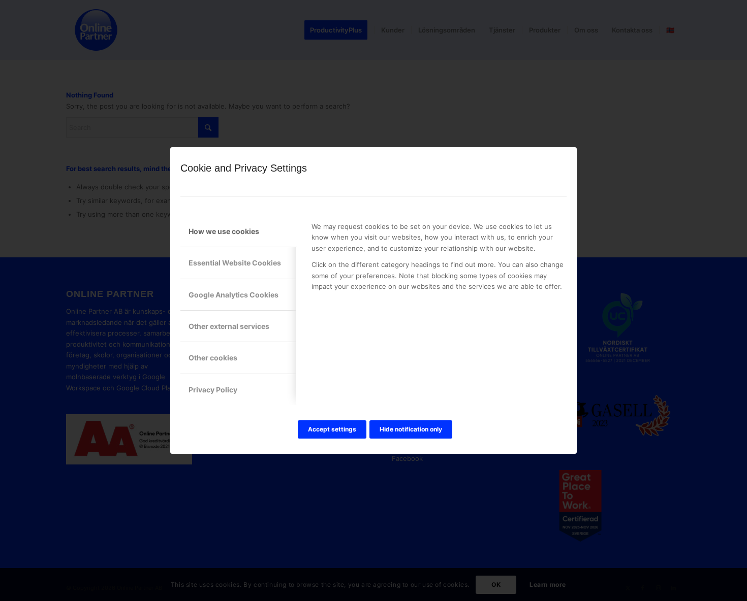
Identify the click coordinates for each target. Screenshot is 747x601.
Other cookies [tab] (213, 357)
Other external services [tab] (229, 326)
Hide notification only (411, 429)
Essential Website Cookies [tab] (235, 262)
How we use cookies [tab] (224, 231)
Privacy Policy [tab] (213, 389)
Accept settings (332, 429)
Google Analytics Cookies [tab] (233, 294)
